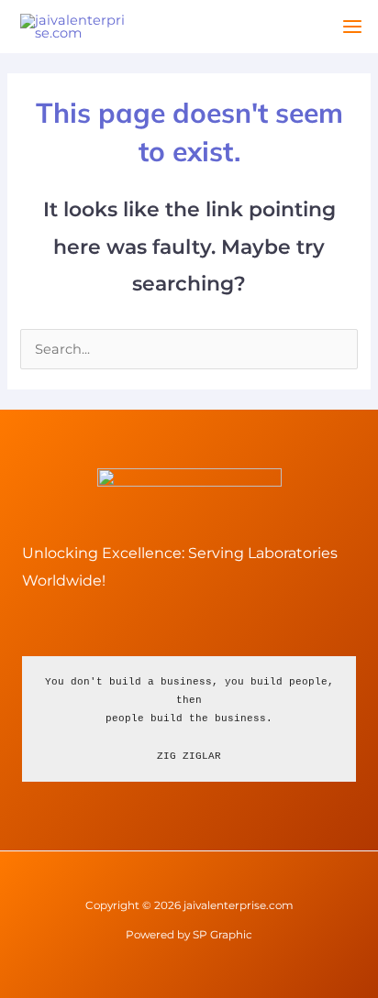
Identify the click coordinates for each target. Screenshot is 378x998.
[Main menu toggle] (352, 26)
